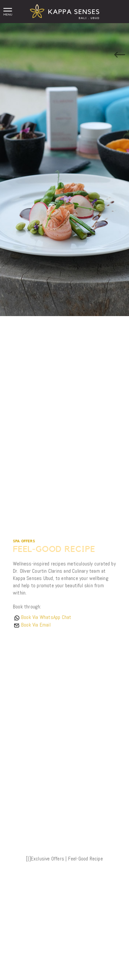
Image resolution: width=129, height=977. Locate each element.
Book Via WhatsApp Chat (46, 617)
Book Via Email (36, 624)
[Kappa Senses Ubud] (64, 21)
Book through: (27, 606)
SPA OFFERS (24, 541)
